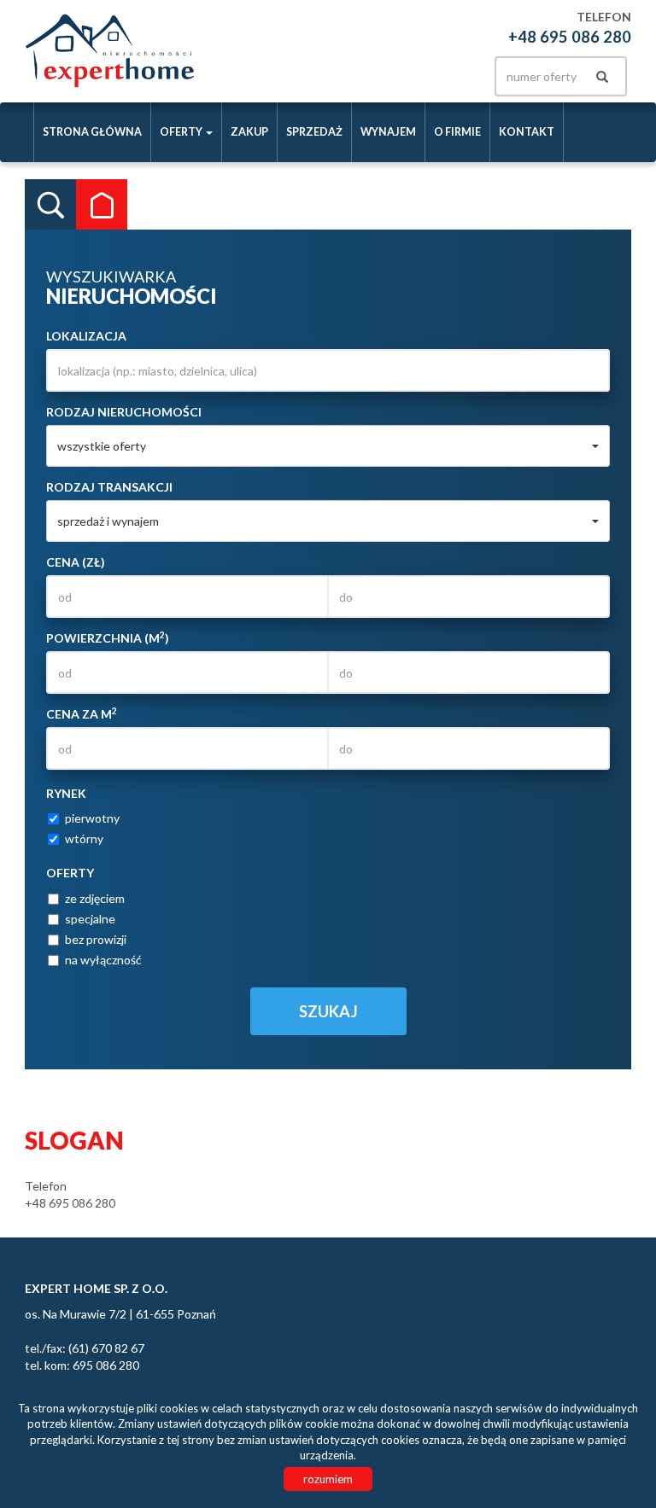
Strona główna (92, 131)
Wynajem (388, 131)
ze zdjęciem (95, 898)
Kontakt (526, 131)
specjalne (90, 918)
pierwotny (92, 818)
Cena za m (81, 713)
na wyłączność (103, 959)
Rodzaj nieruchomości (124, 412)
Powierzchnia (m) (107, 637)
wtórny (84, 838)
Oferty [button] (182, 131)
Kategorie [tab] (101, 204)
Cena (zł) (75, 562)
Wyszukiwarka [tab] (50, 204)
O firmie (457, 131)
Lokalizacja (86, 336)
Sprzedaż (314, 131)
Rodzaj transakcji (109, 487)
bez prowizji (95, 939)
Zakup (249, 131)
